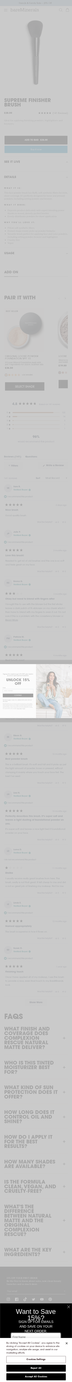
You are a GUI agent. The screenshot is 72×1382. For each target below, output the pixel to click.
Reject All (36, 1368)
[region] (36, 1360)
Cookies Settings (35, 1359)
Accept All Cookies (36, 1377)
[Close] (66, 1343)
